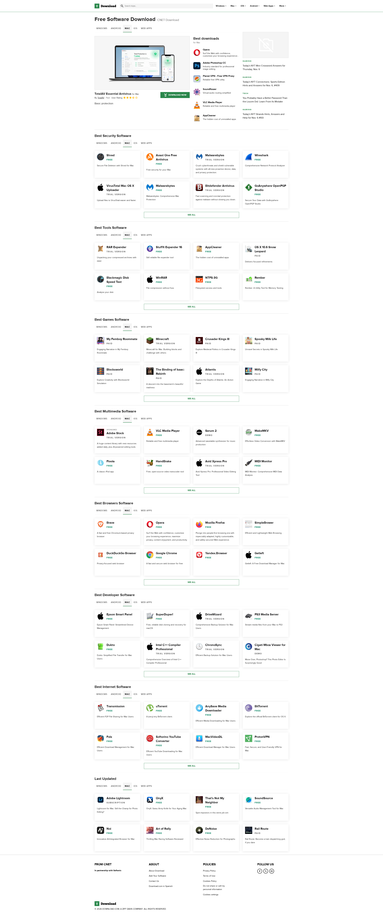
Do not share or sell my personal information (214, 888)
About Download (156, 871)
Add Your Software (157, 876)
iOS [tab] (135, 28)
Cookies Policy (209, 881)
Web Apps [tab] (146, 28)
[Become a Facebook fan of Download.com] (259, 871)
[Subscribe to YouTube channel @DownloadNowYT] (271, 871)
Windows (220, 6)
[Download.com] (105, 6)
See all (191, 215)
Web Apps (268, 6)
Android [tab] (116, 28)
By (99, 98)
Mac (233, 6)
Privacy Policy (209, 871)
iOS (242, 6)
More (281, 6)
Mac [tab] (127, 28)
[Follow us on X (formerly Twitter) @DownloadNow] (265, 871)
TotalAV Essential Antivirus (117, 94)
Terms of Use (209, 876)
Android (254, 6)
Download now (177, 95)
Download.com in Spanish (161, 886)
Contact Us (154, 881)
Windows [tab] (101, 28)
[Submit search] (122, 6)
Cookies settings (210, 894)
